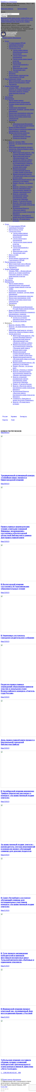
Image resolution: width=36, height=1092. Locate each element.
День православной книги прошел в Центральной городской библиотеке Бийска (18, 742)
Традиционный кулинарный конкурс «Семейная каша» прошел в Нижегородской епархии (18, 477)
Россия (5, 416)
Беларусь (23, 416)
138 (4, 1073)
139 (7, 1073)
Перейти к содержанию (9, 1)
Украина (14, 416)
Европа (5, 420)
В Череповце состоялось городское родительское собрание (17, 636)
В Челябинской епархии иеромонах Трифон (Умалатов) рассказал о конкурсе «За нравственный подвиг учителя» (17, 794)
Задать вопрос (22, 8)
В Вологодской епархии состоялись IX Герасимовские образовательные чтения (15, 586)
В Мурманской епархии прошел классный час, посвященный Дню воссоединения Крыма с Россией (17, 1011)
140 (10, 1073)
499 (19, 1073)
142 (15, 1073)
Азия (12, 420)
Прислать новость (7, 8)
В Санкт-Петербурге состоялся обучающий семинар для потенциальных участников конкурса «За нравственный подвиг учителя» (17, 902)
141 (12, 1073)
